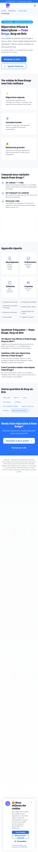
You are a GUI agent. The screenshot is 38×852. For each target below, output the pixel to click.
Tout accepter (20, 832)
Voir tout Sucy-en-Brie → (20, 410)
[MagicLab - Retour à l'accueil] (7, 5)
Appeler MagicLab (15, 66)
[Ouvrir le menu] (35, 6)
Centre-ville (6, 397)
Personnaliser (21, 841)
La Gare (24, 397)
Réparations (12, 11)
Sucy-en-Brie (22, 11)
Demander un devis (12, 59)
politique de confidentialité (19, 847)
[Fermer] (32, 802)
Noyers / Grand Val (27, 406)
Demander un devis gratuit (17, 441)
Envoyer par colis (19, 448)
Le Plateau (17, 402)
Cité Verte (6, 410)
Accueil (3, 11)
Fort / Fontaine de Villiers (10, 406)
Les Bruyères (7, 402)
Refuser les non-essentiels (20, 836)
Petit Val (16, 397)
